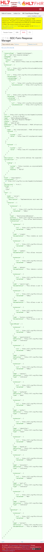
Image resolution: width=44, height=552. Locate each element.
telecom (10, 131)
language (7, 56)
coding (9, 163)
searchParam (14, 324)
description (8, 158)
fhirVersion (8, 184)
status (8, 60)
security (10, 197)
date (5, 123)
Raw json (4, 48)
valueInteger (11, 76)
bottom (34, 16)
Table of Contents (10, 549)
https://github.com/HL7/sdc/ (9, 26)
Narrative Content (7, 32)
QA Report (18, 549)
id (5, 55)
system (12, 134)
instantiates (8, 179)
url (8, 68)
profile (13, 217)
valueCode (10, 70)
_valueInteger (12, 78)
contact (7, 126)
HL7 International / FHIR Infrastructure (19, 545)
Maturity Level (32, 44)
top (22, 541)
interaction (14, 221)
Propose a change (8, 550)
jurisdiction (8, 159)
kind (5, 178)
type (11, 216)
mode (8, 196)
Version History (26, 549)
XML (17, 32)
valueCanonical (17, 85)
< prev (29, 16)
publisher (7, 124)
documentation (15, 219)
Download (10, 48)
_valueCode (11, 98)
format (6, 186)
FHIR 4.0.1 (25, 547)
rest (5, 192)
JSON (23, 32)
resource (10, 202)
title (6, 119)
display (13, 169)
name (5, 118)
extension (7, 65)
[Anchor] (12, 40)
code (11, 168)
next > (40, 16)
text (5, 58)
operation (13, 510)
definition (17, 339)
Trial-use (16, 44)
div (7, 61)
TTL (30, 32)
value (12, 136)
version (7, 116)
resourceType (8, 53)
